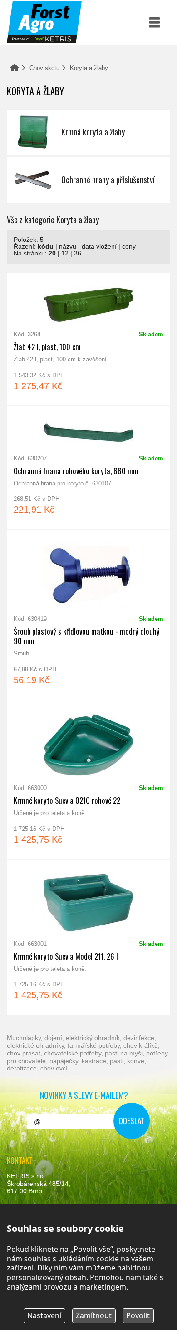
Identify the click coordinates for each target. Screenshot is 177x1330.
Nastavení (44, 1315)
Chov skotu (44, 68)
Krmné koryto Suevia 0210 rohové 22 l (88, 779)
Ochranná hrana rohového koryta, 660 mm (88, 468)
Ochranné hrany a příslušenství (88, 180)
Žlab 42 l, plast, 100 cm (88, 339)
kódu (46, 246)
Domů (14, 67)
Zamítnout (94, 1315)
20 (52, 253)
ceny (129, 246)
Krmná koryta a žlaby (88, 132)
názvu (67, 246)
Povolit (138, 1315)
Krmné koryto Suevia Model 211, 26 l (88, 937)
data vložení (99, 246)
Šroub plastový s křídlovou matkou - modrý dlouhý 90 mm (88, 615)
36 (77, 253)
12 (65, 253)
